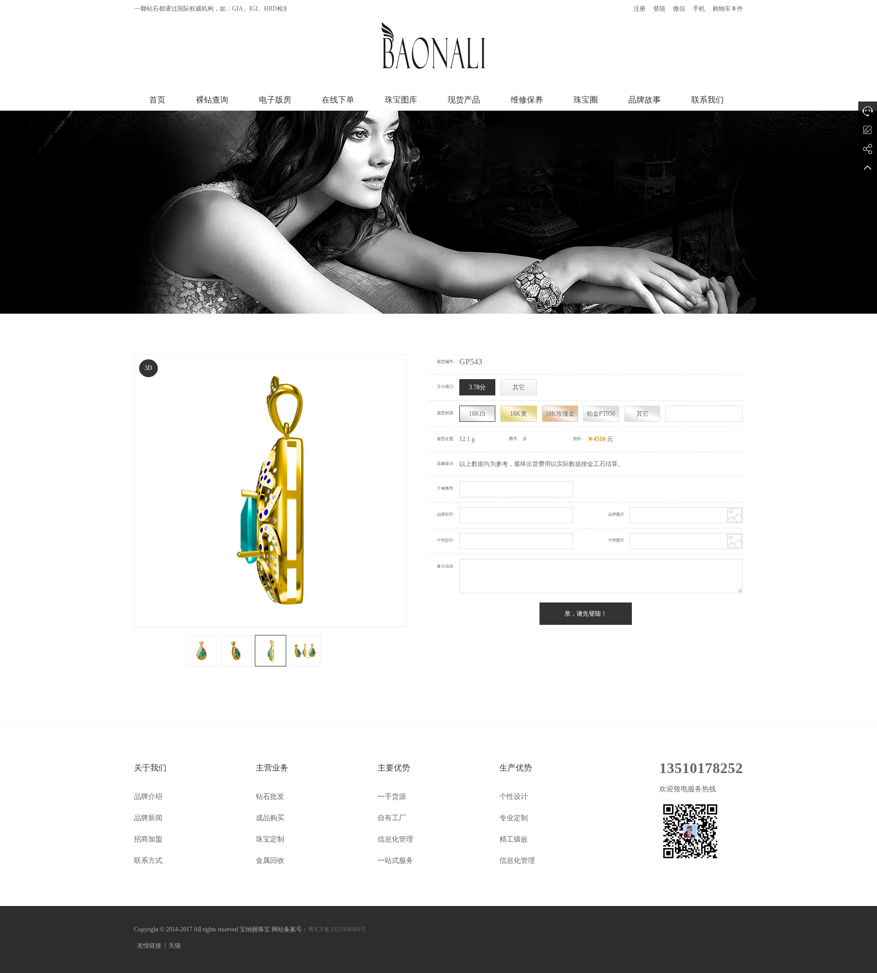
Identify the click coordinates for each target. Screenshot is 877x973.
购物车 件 (728, 8)
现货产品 (464, 99)
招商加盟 (148, 839)
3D (148, 368)
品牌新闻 (148, 818)
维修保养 (527, 99)
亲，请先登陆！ (585, 613)
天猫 (174, 945)
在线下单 (338, 99)
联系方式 (148, 860)
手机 (699, 8)
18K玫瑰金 (560, 413)
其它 (519, 387)
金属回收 (270, 860)
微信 (679, 8)
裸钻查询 (212, 99)
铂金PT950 (601, 413)
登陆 (659, 8)
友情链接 (149, 945)
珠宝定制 (270, 839)
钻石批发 (270, 796)
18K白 (477, 413)
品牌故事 (644, 99)
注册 (639, 8)
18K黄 (518, 413)
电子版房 (275, 99)
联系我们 (707, 99)
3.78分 (477, 387)
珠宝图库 (401, 99)
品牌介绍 (148, 796)
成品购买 (270, 818)
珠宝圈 (586, 99)
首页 (157, 99)
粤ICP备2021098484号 (337, 929)
